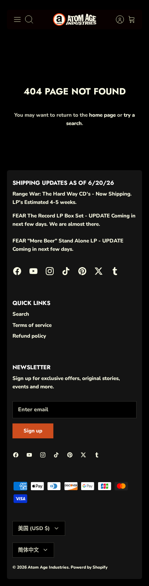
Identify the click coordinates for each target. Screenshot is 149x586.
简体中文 (28, 549)
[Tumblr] (115, 271)
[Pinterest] (82, 271)
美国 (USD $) (34, 528)
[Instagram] (50, 271)
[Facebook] (17, 271)
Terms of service (32, 325)
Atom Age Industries (48, 567)
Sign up (33, 430)
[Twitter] (98, 271)
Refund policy (29, 335)
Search (20, 314)
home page (102, 115)
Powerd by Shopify (89, 567)
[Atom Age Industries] (74, 19)
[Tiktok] (66, 271)
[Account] (116, 19)
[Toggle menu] (17, 19)
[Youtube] (33, 271)
